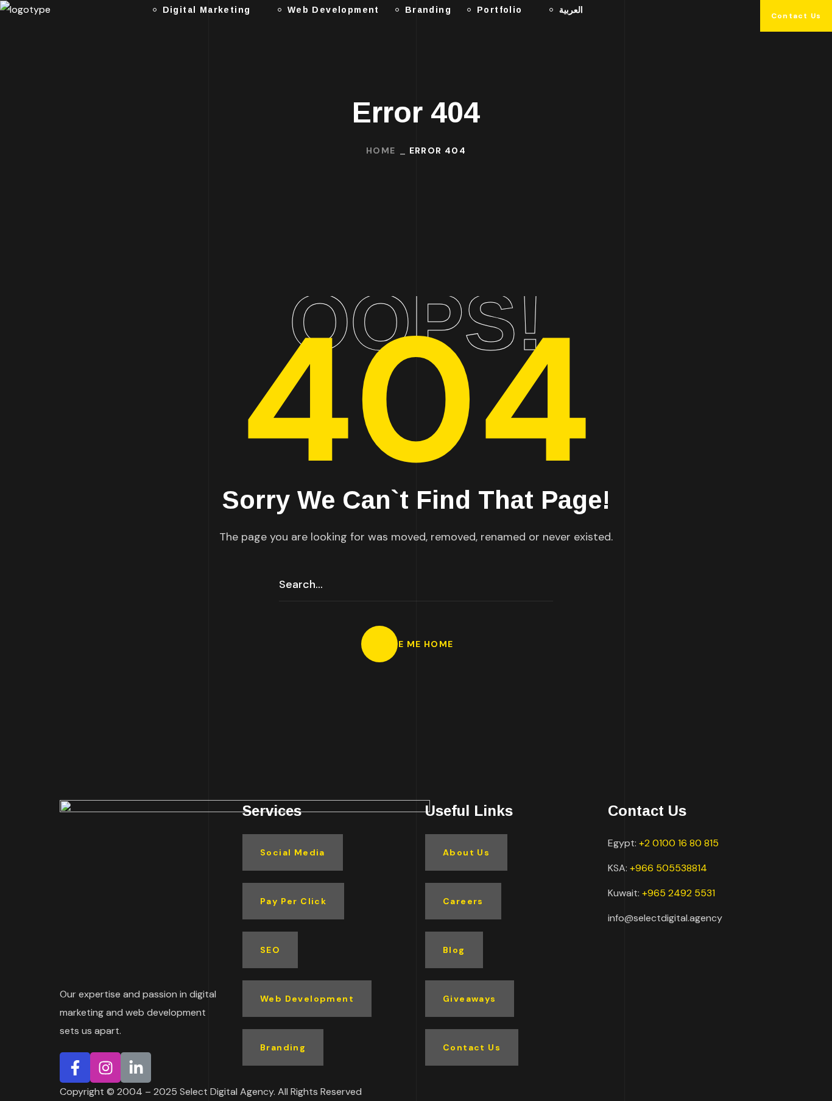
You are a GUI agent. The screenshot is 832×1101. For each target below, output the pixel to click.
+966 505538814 (668, 868)
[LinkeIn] (136, 1067)
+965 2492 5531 (678, 893)
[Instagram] (105, 1067)
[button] (796, 16)
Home (381, 150)
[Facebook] (75, 1067)
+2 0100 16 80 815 (679, 843)
